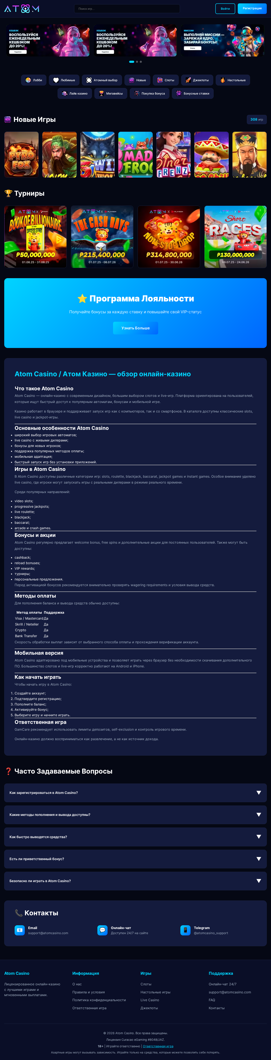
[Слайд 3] (141, 62)
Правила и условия (88, 992)
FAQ (212, 1000)
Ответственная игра (89, 1008)
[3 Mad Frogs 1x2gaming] (135, 155)
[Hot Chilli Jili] (211, 155)
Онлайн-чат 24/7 (222, 984)
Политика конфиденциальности (99, 1000)
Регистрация (252, 8)
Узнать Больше (136, 328)
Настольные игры (155, 992)
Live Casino (150, 1000)
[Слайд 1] (131, 62)
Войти (225, 8)
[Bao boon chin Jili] (249, 155)
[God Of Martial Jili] (59, 155)
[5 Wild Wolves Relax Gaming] (97, 155)
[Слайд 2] (137, 62)
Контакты (217, 1008)
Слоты (146, 984)
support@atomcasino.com (230, 992)
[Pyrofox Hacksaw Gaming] (21, 155)
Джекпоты (149, 1008)
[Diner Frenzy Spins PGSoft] (173, 155)
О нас (77, 984)
